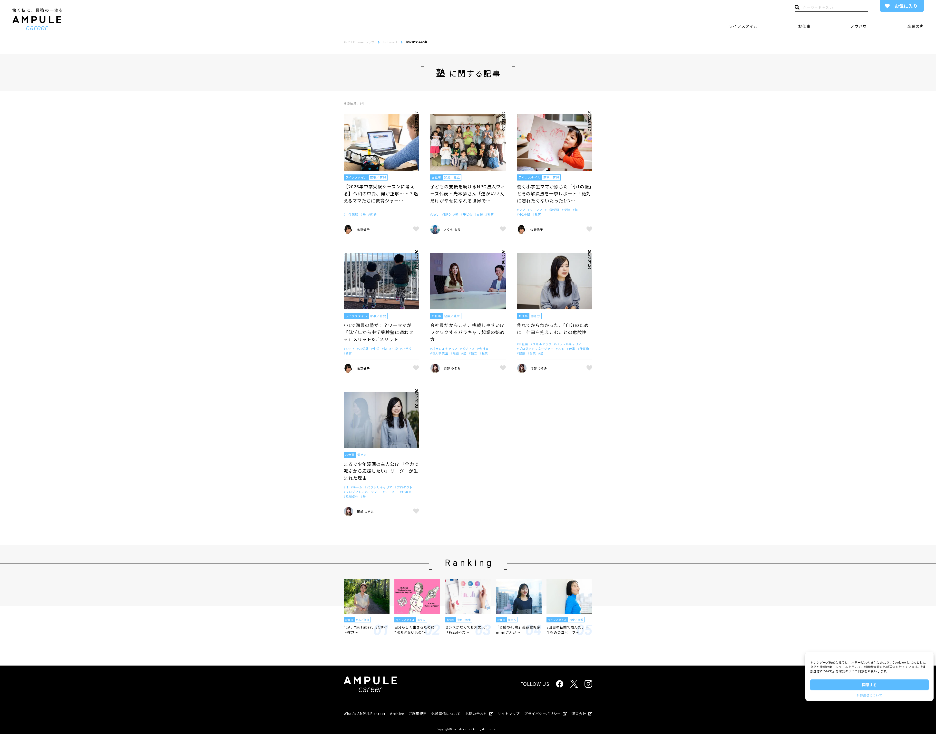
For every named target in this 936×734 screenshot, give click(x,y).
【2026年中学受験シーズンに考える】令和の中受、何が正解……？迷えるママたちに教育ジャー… (381, 193)
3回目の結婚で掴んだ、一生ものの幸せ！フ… (567, 630)
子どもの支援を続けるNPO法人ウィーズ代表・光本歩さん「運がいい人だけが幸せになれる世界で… (467, 193)
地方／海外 (362, 619)
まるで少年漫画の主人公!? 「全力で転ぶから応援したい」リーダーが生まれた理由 (381, 471)
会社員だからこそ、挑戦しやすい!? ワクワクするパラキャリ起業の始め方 (467, 332)
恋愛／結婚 (576, 619)
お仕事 (804, 26)
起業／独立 (452, 177)
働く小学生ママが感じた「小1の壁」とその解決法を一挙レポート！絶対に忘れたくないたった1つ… (554, 193)
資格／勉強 (464, 619)
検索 (797, 8)
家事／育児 (378, 177)
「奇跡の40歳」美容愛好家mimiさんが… (518, 630)
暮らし (421, 619)
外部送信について (869, 695)
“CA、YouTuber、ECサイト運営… (366, 630)
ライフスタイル (743, 26)
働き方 (535, 316)
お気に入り (906, 6)
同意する (869, 684)
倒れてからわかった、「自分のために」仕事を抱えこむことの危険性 (553, 328)
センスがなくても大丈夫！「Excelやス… (467, 630)
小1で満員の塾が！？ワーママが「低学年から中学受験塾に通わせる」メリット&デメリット (378, 332)
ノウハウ (858, 26)
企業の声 (915, 26)
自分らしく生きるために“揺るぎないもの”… (414, 630)
